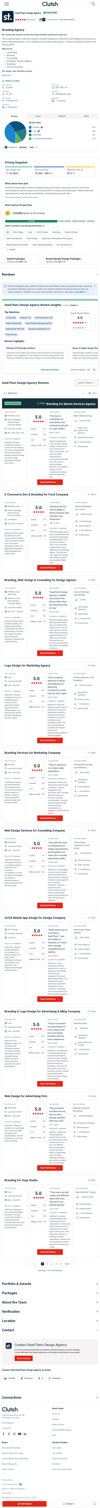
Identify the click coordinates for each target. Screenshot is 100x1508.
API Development (64, 245)
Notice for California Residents (13, 1489)
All (7, 232)
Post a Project (8, 1469)
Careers (55, 1419)
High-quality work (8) (15, 329)
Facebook (28, 1378)
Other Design (32, 238)
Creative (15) (25, 318)
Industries (62, 116)
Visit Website (26, 1504)
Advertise (56, 1464)
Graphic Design (71, 232)
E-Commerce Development (42, 139)
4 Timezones (11, 107)
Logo (34, 131)
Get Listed (56, 1448)
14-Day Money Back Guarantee (15, 1458)
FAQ (54, 1435)
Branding (36, 127)
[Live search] (93, 4)
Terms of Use (7, 1493)
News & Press (58, 1424)
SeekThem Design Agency (28, 13)
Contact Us (6, 1428)
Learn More (79, 292)
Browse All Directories (11, 1448)
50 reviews (30, 20)
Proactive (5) (11, 334)
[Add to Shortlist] (95, 1504)
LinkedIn (11, 1378)
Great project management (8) (39, 323)
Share (42, 403)
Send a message (23, 1358)
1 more (12, 249)
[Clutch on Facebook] (3, 1434)
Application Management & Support (57, 238)
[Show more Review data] (50, 482)
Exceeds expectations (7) (39, 329)
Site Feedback (8, 1423)
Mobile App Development (17, 245)
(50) (85, 323)
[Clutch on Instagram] (14, 1434)
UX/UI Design (42, 232)
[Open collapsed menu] (7, 4)
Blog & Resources (9, 1464)
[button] (44, 393)
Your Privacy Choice (9, 1484)
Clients (86, 116)
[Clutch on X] (9, 1434)
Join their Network (66, 20)
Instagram (56, 1378)
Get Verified (57, 1453)
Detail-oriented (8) (13, 323)
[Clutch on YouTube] (19, 1434)
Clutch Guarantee (59, 1458)
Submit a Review (85, 383)
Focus (38, 116)
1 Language (60, 100)
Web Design (37, 135)
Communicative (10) (44, 318)
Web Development (14, 238)
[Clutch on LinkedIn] (25, 1434)
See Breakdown (78, 328)
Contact (69, 1504)
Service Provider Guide (61, 1469)
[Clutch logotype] (50, 4)
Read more (6, 75)
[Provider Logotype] (8, 17)
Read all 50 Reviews (50, 370)
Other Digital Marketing (42, 245)
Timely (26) (11, 318)
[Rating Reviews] (20, 19)
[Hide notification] (95, 286)
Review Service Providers (12, 1453)
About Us (56, 1414)
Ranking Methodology (61, 1430)
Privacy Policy (7, 1480)
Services (14, 116)
